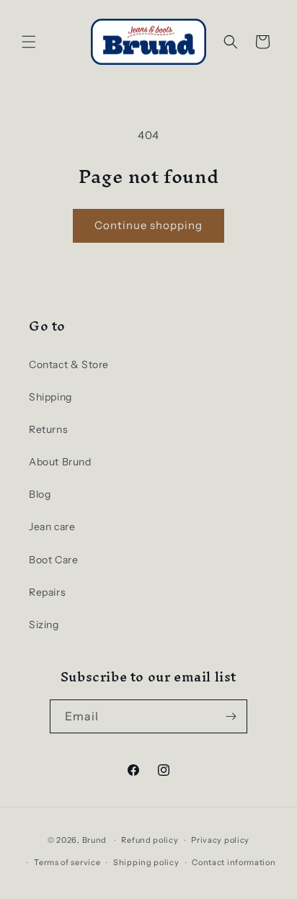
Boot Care (53, 559)
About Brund (60, 461)
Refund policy (149, 840)
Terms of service (67, 862)
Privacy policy (220, 840)
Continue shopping (148, 225)
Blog (39, 494)
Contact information (233, 862)
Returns (48, 429)
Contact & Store (69, 364)
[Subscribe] (231, 716)
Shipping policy (146, 862)
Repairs (47, 592)
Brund (94, 840)
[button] (29, 42)
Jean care (52, 526)
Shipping (50, 396)
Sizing (44, 624)
